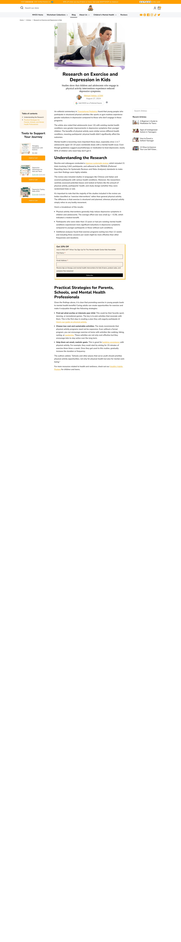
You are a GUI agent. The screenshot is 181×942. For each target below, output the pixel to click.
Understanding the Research (34, 117)
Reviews (123, 15)
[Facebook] (148, 15)
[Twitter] (159, 15)
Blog (74, 15)
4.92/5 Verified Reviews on (35, 2)
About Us (83, 15)
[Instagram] (152, 15)
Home (22, 20)
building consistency (111, 342)
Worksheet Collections (56, 15)
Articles (28, 20)
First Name (60, 253)
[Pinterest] (144, 15)
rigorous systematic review (97, 163)
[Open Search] (22, 8)
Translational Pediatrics (87, 111)
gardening (69, 335)
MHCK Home (37, 15)
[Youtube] (141, 15)
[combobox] (41, 8)
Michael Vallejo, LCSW (93, 95)
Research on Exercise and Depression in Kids (48, 20)
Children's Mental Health (104, 15)
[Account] (155, 8)
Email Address (62, 260)
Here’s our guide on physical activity (71, 322)
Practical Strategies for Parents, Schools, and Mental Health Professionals (34, 122)
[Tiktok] (155, 15)
